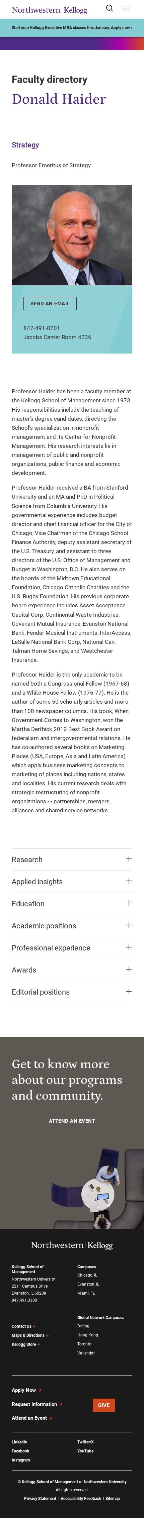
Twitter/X (85, 1442)
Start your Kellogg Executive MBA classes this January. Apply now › (72, 27)
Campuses (86, 1266)
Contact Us (21, 1326)
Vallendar (86, 1353)
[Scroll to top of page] (132, 1483)
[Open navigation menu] (126, 8)
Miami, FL (86, 1293)
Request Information (34, 1404)
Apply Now (24, 1390)
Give (104, 1405)
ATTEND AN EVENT (72, 1121)
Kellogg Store (24, 1344)
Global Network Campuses (100, 1317)
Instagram (21, 1460)
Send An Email (50, 304)
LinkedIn (19, 1442)
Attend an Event (29, 1418)
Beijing (83, 1326)
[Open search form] (111, 8)
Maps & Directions (28, 1335)
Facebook (20, 1451)
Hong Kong (87, 1335)
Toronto (84, 1344)
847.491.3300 (24, 1300)
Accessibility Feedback (81, 1498)
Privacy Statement (40, 1498)
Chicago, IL (87, 1275)
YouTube (85, 1451)
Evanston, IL (88, 1284)
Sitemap (112, 1498)
